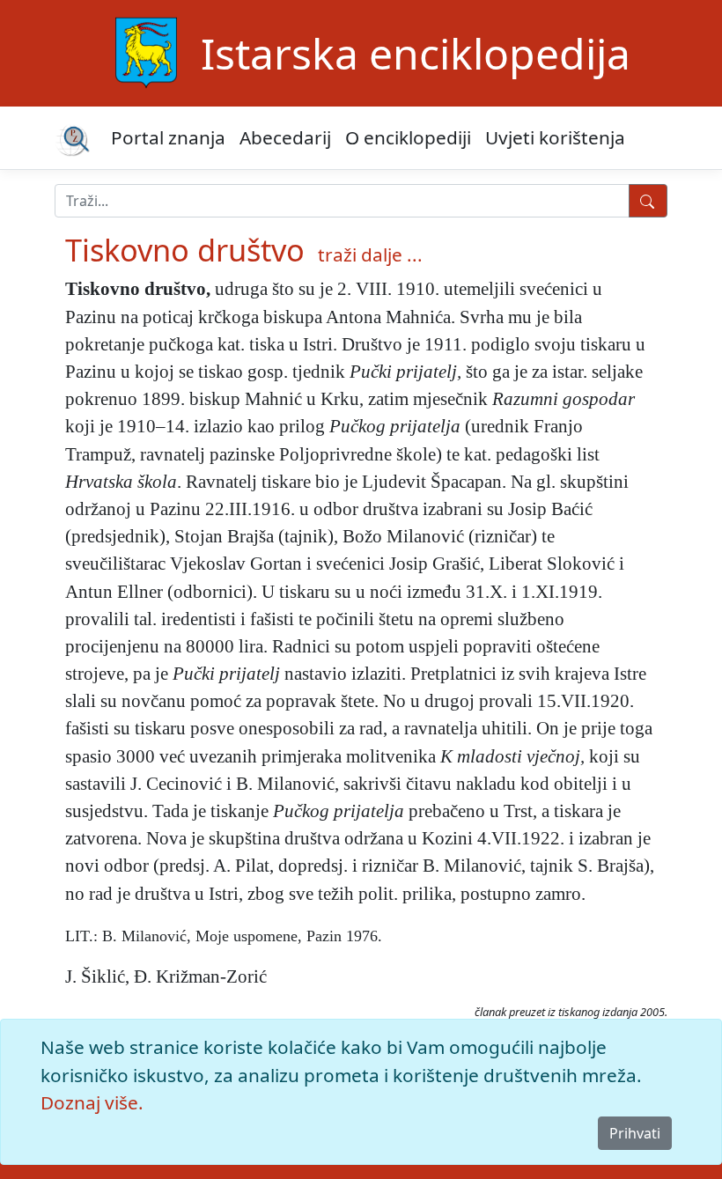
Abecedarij (285, 137)
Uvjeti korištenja (555, 137)
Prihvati (634, 1133)
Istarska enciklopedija (415, 53)
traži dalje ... (370, 254)
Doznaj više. (92, 1102)
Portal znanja (168, 137)
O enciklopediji (408, 137)
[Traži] (648, 200)
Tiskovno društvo (185, 249)
